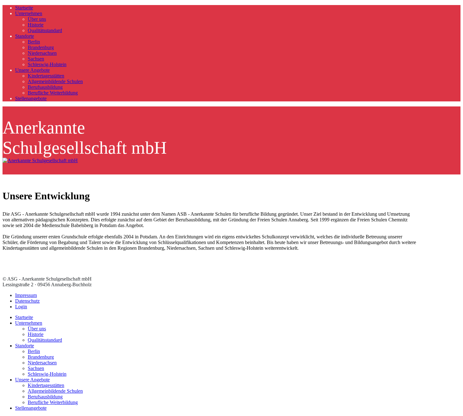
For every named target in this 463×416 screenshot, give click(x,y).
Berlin (34, 41)
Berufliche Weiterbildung (53, 92)
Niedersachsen (42, 53)
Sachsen (36, 58)
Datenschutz (27, 301)
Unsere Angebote (32, 70)
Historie (35, 24)
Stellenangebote (31, 98)
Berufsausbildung (45, 87)
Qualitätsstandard (45, 30)
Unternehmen (28, 13)
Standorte (24, 36)
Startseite (24, 7)
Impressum (26, 295)
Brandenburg (41, 47)
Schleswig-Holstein (47, 64)
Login (21, 306)
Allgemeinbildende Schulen (55, 81)
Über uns (37, 19)
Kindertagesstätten (46, 75)
